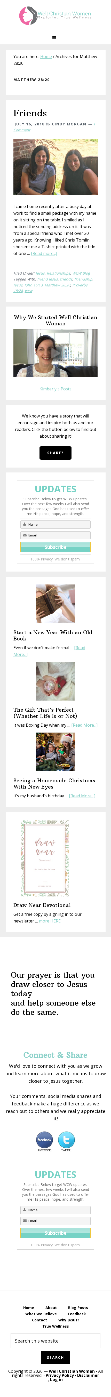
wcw (28, 290)
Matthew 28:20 (57, 285)
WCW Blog (81, 273)
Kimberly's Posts (55, 389)
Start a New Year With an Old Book (52, 635)
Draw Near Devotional (42, 905)
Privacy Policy (60, 1375)
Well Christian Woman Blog (55, 15)
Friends (30, 113)
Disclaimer (88, 1375)
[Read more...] (44, 253)
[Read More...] (84, 725)
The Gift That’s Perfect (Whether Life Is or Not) (45, 712)
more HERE (50, 921)
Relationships (58, 273)
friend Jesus (47, 279)
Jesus (40, 273)
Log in (56, 1379)
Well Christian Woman (72, 1371)
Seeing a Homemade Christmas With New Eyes (54, 783)
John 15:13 (34, 285)
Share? (55, 452)
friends (66, 279)
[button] (55, 37)
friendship (83, 279)
